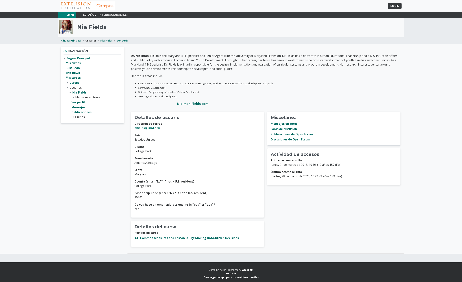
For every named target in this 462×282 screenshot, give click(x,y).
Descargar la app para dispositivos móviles (231, 277)
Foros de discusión (284, 129)
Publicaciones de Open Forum (292, 134)
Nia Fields (106, 40)
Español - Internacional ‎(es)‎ (105, 14)
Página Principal (71, 40)
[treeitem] (92, 88)
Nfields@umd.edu (147, 128)
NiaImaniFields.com (192, 103)
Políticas (231, 273)
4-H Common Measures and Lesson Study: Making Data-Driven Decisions (186, 238)
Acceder (247, 270)
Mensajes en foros (284, 124)
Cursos (74, 83)
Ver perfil (122, 40)
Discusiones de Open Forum (290, 139)
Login (394, 6)
